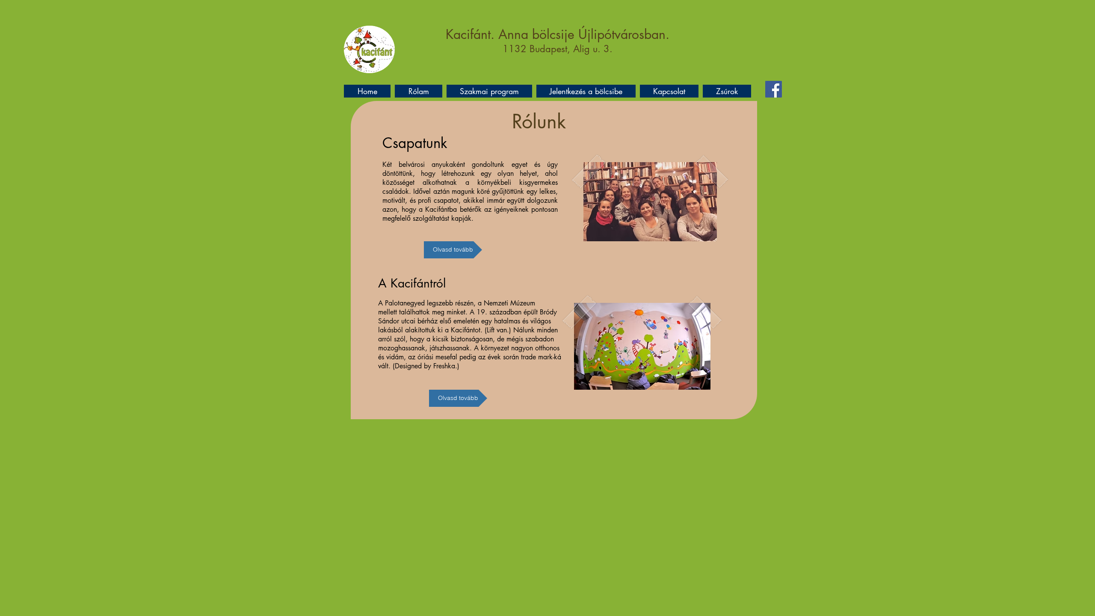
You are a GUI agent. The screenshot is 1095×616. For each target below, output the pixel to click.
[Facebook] (773, 89)
